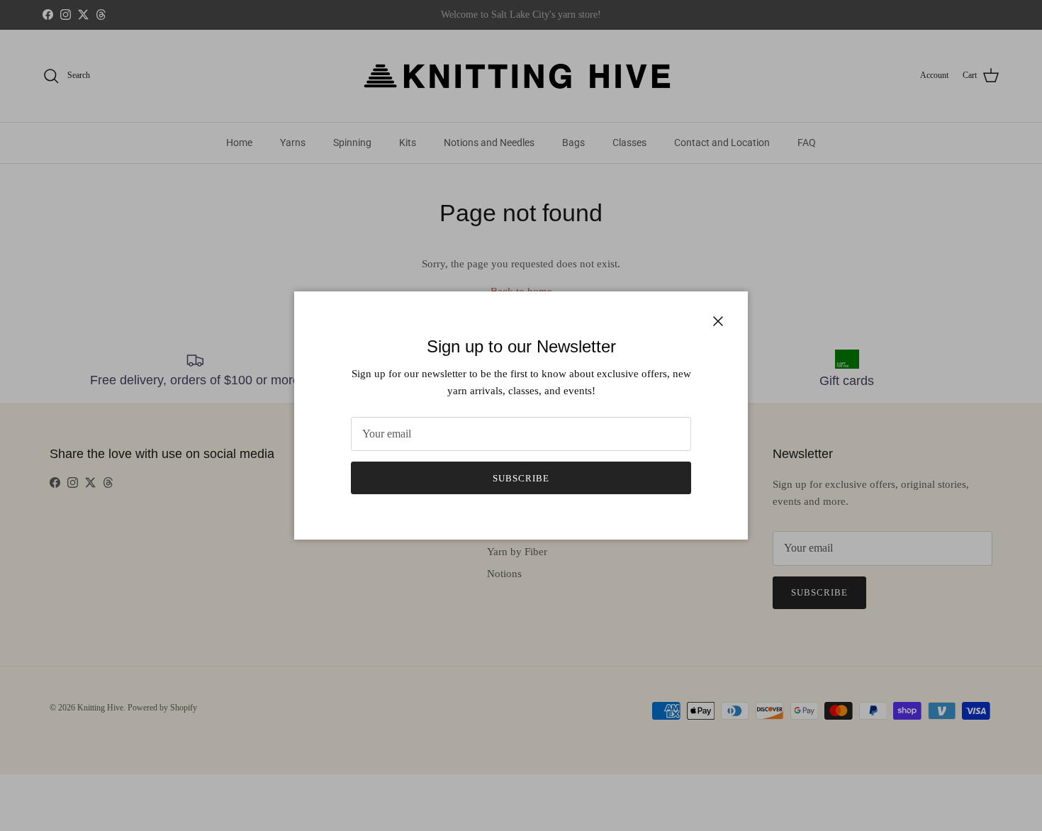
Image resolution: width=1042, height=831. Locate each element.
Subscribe (521, 478)
